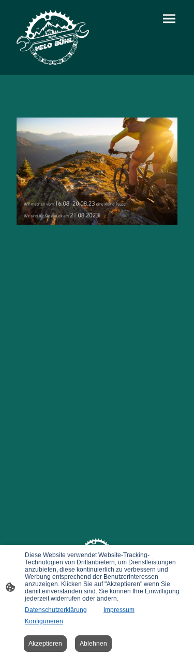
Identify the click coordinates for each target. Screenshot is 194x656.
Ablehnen (93, 643)
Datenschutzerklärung (56, 610)
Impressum (119, 610)
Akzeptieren (45, 643)
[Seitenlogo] (53, 37)
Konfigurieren (44, 621)
